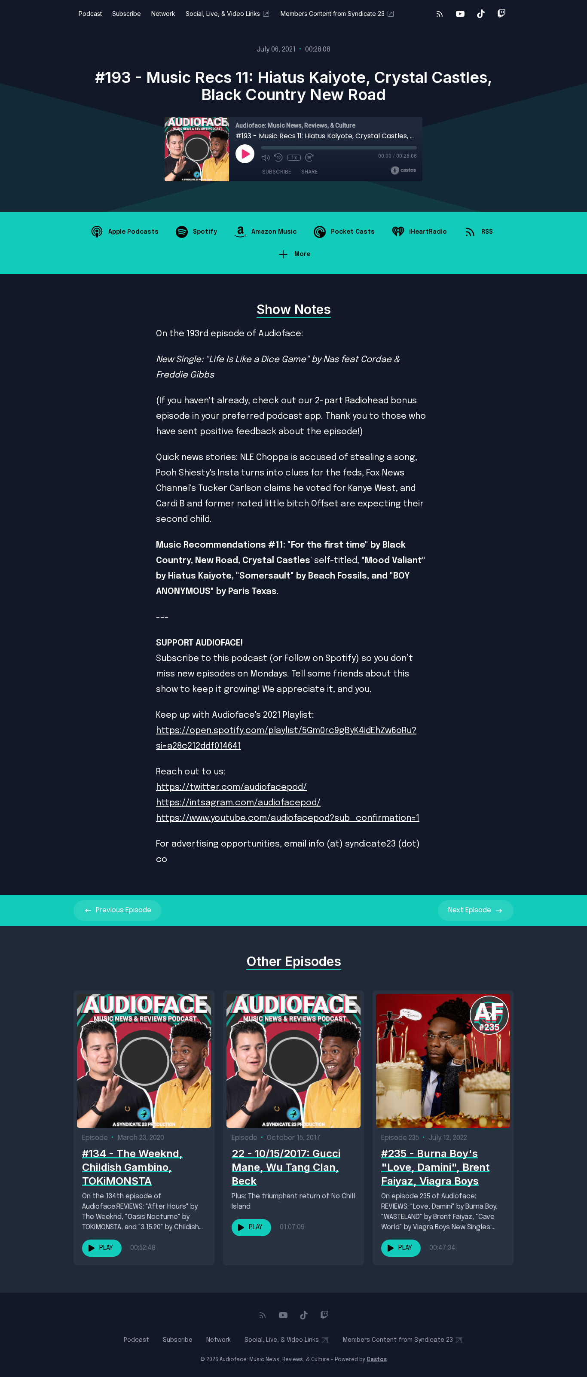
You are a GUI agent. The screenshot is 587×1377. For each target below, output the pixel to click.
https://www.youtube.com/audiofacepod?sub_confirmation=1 (287, 818)
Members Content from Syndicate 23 (333, 13)
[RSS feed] (439, 13)
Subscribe (126, 13)
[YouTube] (460, 13)
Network (163, 13)
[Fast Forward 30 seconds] (309, 157)
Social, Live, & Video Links (223, 13)
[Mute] (265, 157)
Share (309, 171)
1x (294, 158)
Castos (377, 1359)
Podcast (90, 13)
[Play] (244, 153)
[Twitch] (501, 13)
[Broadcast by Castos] (403, 170)
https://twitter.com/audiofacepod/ (231, 787)
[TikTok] (480, 13)
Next (469, 910)
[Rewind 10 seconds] (278, 157)
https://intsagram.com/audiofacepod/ (238, 802)
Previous (123, 910)
